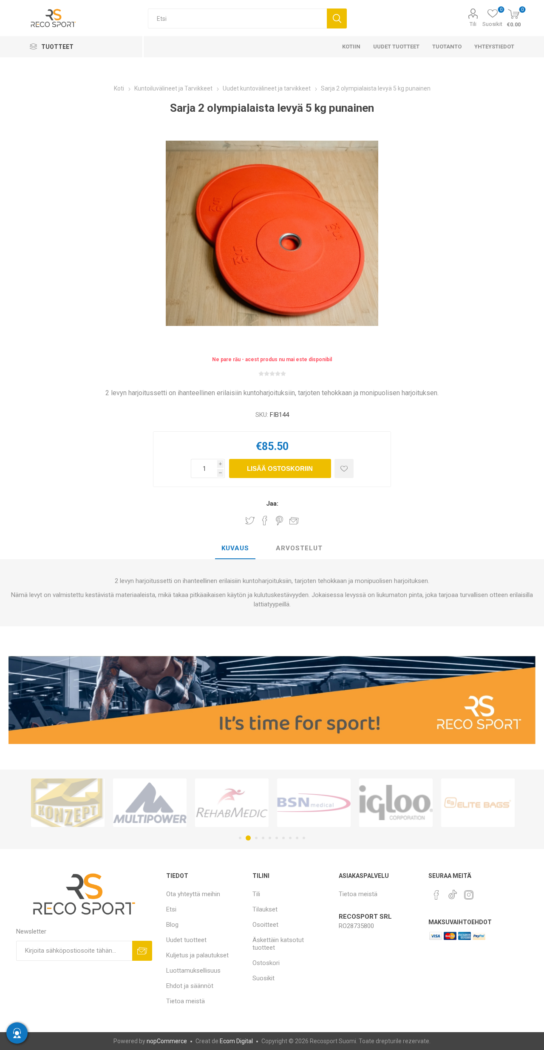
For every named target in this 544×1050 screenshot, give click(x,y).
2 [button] (247, 838)
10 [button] (304, 838)
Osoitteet (265, 924)
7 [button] (283, 838)
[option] (68, 802)
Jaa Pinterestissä (279, 520)
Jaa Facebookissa (264, 520)
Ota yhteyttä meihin (193, 894)
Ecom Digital (236, 1041)
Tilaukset (265, 909)
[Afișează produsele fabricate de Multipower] (68, 802)
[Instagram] (469, 895)
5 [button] (270, 838)
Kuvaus (235, 548)
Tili (473, 24)
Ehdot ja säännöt (189, 986)
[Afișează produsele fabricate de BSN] (232, 802)
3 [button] (255, 838)
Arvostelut (299, 548)
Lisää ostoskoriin (280, 468)
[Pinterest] (436, 895)
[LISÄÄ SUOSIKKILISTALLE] (344, 468)
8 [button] (290, 838)
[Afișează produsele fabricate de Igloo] (314, 802)
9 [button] (297, 838)
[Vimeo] (452, 892)
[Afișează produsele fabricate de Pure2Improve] (478, 802)
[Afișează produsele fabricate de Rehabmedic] (150, 802)
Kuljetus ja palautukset (197, 955)
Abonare (142, 951)
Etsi (337, 18)
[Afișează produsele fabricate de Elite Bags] (396, 802)
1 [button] (240, 838)
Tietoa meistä (185, 1001)
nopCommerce (167, 1041)
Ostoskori (266, 963)
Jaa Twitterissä (250, 520)
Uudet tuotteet (186, 940)
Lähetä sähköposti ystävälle (294, 520)
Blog (172, 924)
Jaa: (272, 503)
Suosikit (263, 978)
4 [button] (263, 838)
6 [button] (276, 838)
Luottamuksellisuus (193, 970)
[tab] (235, 548)
